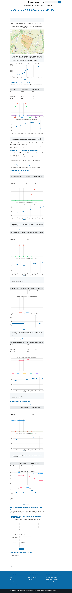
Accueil (21, 5)
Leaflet (35, 53)
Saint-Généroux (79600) (15, 555)
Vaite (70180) (30, 581)
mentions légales (53, 590)
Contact (11, 579)
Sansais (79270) (13, 566)
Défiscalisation (49, 5)
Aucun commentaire (13, 12)
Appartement (22, 530)
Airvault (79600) (13, 563)
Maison (22, 529)
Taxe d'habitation (15, 537)
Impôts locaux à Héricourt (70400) (51, 577)
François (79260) (13, 558)
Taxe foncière (16, 539)
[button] (11, 31)
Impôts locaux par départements (40, 5)
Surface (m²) (16, 534)
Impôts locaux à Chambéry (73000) (52, 579)
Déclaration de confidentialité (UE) (15, 584)
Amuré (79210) (13, 560)
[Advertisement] (54, 28)
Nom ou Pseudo (15, 524)
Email (17, 526)
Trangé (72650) (30, 584)
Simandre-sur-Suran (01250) (32, 577)
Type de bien (16, 529)
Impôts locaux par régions (28, 5)
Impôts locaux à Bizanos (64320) (51, 584)
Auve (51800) (30, 579)
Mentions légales (12, 581)
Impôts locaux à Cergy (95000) (51, 581)
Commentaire (15, 542)
